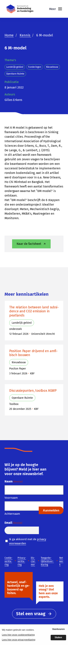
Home (9, 35)
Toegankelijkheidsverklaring (47, 561)
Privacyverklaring (22, 561)
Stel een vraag (30, 613)
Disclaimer (33, 561)
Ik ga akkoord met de (27, 541)
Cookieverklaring (8, 561)
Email (13, 522)
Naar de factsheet (29, 244)
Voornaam (11, 497)
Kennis (25, 35)
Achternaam (12, 513)
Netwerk (61, 561)
